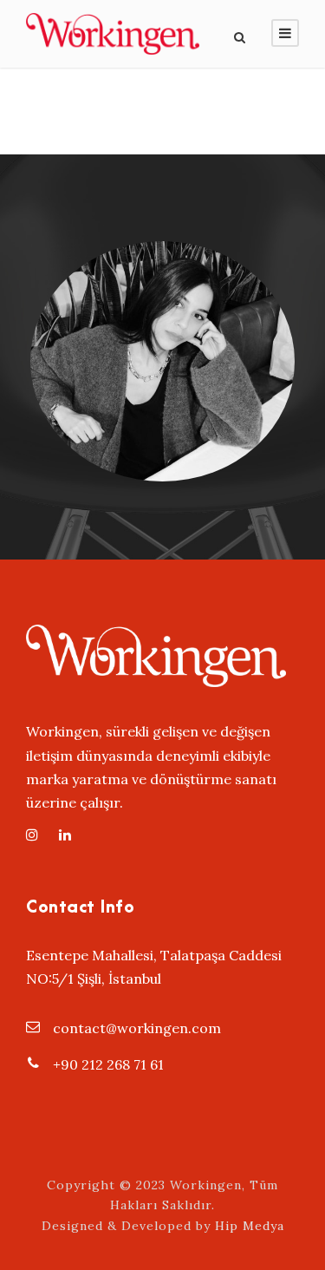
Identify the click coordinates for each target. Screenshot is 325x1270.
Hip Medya (249, 1226)
